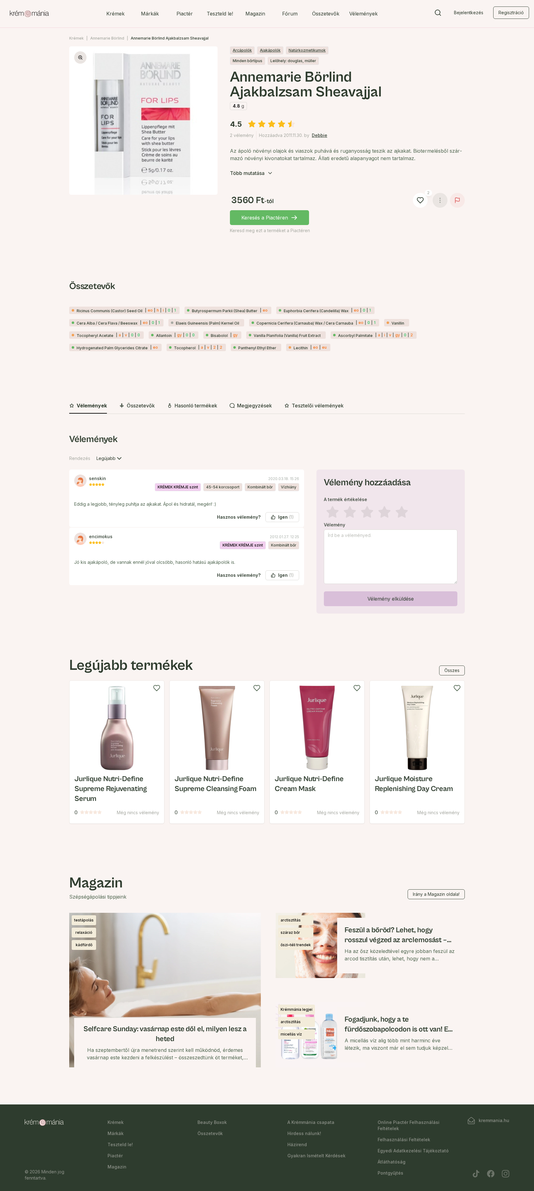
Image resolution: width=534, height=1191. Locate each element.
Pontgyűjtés (390, 1173)
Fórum (290, 14)
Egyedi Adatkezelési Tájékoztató (413, 1150)
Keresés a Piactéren (264, 218)
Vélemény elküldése (390, 599)
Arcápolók (242, 50)
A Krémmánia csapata (310, 1122)
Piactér (184, 14)
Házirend (297, 1144)
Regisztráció (511, 12)
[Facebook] (490, 1174)
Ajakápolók (270, 50)
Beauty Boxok (212, 1122)
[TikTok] (476, 1174)
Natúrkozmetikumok (307, 50)
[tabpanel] (267, 524)
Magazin (255, 14)
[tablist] (267, 406)
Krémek (115, 14)
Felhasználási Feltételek (404, 1139)
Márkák (150, 14)
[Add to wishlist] (156, 688)
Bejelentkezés (468, 12)
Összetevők (325, 14)
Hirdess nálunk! (304, 1133)
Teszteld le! (220, 14)
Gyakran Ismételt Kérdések (316, 1155)
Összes (452, 670)
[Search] (438, 13)
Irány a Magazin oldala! (436, 894)
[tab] (88, 406)
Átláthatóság (391, 1161)
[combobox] (110, 458)
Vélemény (334, 525)
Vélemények (363, 14)
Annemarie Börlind (107, 38)
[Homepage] (29, 14)
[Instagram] (505, 1174)
